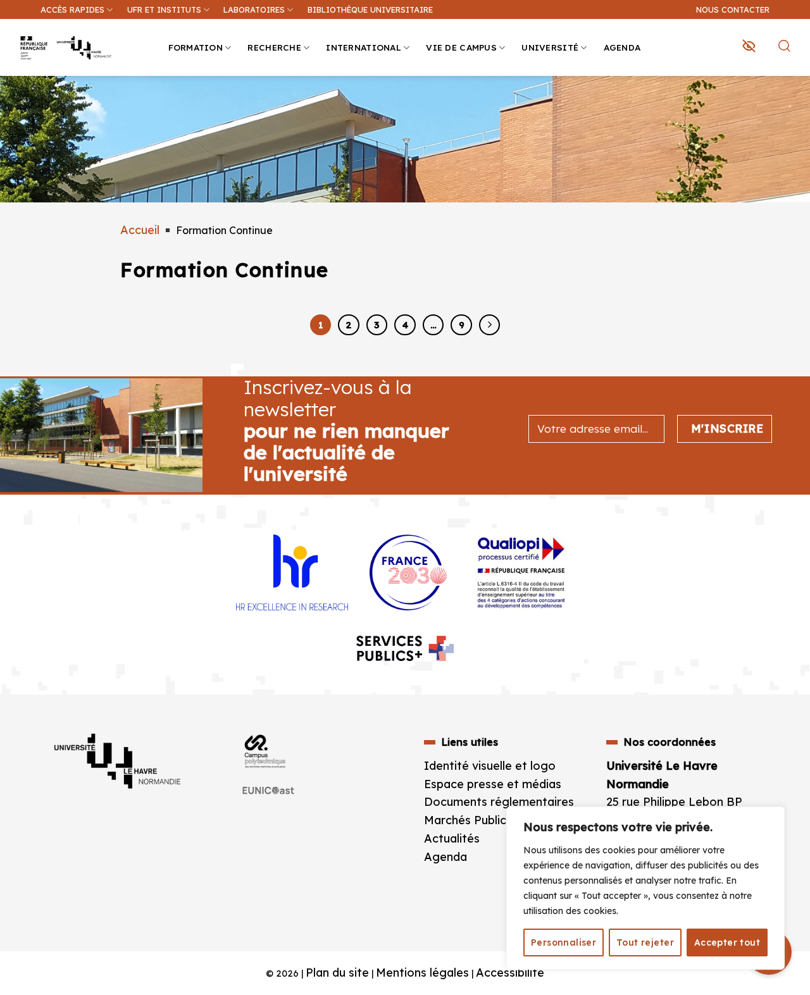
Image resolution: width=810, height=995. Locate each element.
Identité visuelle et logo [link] (490, 765)
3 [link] (376, 325)
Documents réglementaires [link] (499, 801)
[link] (793, 98)
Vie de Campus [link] (461, 47)
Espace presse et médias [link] (492, 784)
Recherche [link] (274, 47)
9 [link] (461, 325)
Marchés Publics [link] (469, 820)
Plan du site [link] (337, 972)
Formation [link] (195, 47)
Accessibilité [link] (510, 972)
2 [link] (348, 325)
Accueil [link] (139, 230)
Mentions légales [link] (422, 972)
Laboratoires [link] (254, 9)
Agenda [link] (622, 47)
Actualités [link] (452, 838)
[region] (645, 888)
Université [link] (549, 47)
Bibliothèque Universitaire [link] (370, 9)
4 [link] (405, 325)
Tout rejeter (645, 942)
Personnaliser (563, 942)
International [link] (363, 47)
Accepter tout (727, 942)
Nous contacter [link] (733, 9)
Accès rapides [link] (72, 9)
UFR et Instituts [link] (164, 9)
